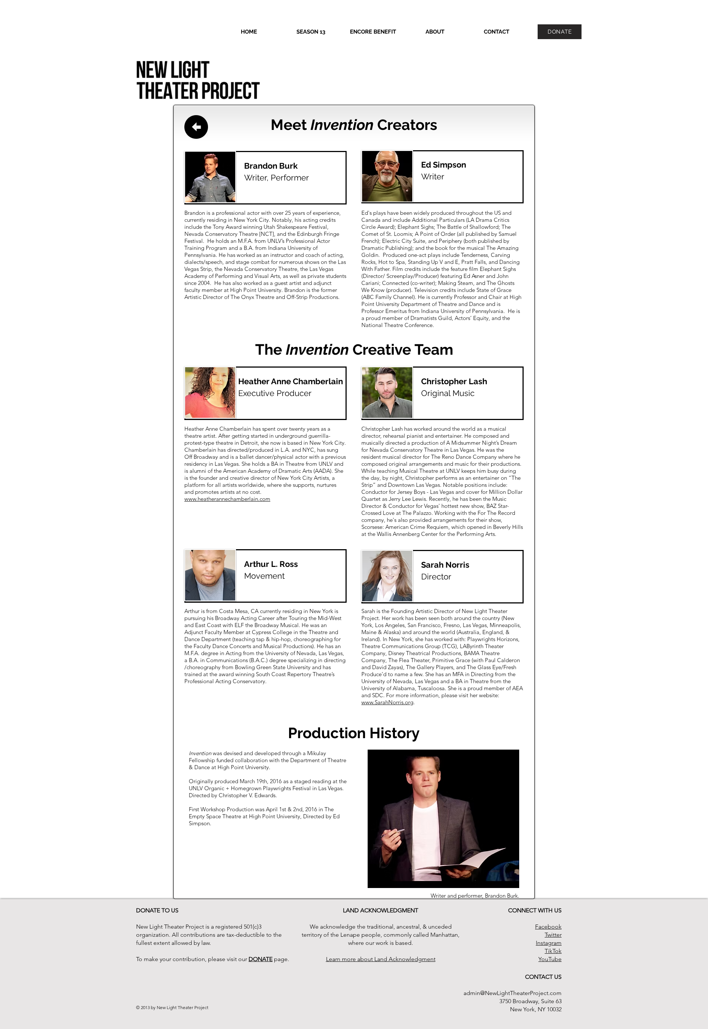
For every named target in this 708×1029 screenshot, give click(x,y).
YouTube (550, 959)
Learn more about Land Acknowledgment (380, 959)
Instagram (549, 942)
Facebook (548, 926)
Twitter (553, 934)
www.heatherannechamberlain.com (227, 498)
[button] (311, 31)
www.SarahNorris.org (387, 702)
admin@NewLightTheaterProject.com (513, 993)
